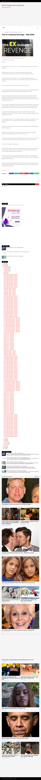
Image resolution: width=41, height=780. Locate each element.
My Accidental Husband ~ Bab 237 (11, 296)
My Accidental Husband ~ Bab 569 (11, 287)
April (5, 440)
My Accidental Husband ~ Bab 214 (10, 363)
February (6, 443)
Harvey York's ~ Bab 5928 (9, 412)
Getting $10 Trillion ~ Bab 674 (10, 294)
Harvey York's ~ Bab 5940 (9, 396)
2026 (4, 263)
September (6, 270)
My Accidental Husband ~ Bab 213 (10, 364)
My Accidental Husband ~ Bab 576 (11, 278)
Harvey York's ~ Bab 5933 (9, 405)
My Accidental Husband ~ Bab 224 (11, 308)
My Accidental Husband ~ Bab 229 (11, 306)
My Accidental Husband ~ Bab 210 (10, 368)
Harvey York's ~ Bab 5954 (9, 338)
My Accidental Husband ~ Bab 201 (10, 380)
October (6, 269)
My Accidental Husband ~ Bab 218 (10, 358)
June (5, 438)
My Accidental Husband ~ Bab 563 (11, 421)
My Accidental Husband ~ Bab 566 (11, 417)
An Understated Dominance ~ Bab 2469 (12, 331)
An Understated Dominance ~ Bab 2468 (12, 381)
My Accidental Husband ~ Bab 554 (11, 432)
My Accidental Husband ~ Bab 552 (10, 435)
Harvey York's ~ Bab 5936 (9, 401)
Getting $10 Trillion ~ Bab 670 (10, 354)
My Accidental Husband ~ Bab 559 (11, 426)
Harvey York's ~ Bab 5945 (9, 349)
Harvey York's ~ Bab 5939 (9, 398)
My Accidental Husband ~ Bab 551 (10, 436)
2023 (4, 446)
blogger (37, 184)
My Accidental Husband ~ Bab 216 (10, 361)
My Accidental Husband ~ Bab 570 (11, 285)
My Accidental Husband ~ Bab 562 (11, 422)
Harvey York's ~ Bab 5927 (9, 413)
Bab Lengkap (4, 170)
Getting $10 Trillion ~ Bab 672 (10, 352)
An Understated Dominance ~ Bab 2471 (12, 329)
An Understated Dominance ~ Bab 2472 (12, 327)
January (5, 444)
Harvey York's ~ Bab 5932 (9, 407)
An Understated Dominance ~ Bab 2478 (12, 320)
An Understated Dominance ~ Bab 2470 (12, 330)
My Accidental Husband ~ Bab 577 (11, 276)
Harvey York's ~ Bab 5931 (9, 408)
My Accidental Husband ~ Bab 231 (10, 303)
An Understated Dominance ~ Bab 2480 (12, 317)
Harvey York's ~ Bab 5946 (9, 348)
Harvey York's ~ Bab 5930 (9, 409)
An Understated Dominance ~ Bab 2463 (12, 387)
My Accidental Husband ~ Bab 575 (11, 279)
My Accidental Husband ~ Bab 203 (11, 377)
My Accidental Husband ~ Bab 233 (10, 301)
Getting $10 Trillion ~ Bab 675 (10, 293)
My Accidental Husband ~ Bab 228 (11, 312)
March (5, 441)
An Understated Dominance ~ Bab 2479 (12, 319)
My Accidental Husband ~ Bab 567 (11, 415)
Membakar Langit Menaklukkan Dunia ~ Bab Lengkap (17, 466)
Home (3, 1)
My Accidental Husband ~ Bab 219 (10, 357)
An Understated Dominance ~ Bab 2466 (12, 384)
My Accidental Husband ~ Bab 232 (10, 302)
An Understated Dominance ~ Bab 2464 (12, 386)
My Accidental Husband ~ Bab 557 (11, 428)
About (6, 1)
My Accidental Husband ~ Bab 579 (11, 274)
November (6, 268)
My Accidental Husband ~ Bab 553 (10, 433)
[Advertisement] (20, 17)
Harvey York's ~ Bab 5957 (9, 334)
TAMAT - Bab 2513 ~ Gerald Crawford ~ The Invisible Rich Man (18, 251)
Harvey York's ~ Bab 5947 (9, 347)
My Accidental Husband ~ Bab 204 (11, 376)
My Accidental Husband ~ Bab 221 (10, 315)
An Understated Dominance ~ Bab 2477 (12, 321)
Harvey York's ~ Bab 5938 (9, 399)
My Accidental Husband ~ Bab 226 (11, 311)
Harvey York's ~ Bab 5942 (9, 394)
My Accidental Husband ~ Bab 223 (10, 307)
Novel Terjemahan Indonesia (13, 5)
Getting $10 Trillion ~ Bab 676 (10, 292)
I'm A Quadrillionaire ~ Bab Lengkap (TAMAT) (15, 247)
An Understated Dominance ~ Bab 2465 (12, 385)
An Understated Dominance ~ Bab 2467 (12, 382)
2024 (4, 265)
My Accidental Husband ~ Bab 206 (11, 373)
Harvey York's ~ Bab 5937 (9, 400)
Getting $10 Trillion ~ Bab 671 (10, 353)
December (6, 266)
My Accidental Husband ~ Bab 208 (11, 371)
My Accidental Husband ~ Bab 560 (11, 424)
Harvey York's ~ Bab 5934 (9, 404)
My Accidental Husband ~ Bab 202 (11, 378)
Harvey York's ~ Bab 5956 (9, 335)
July (5, 273)
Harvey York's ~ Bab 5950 (9, 343)
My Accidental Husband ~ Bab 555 (10, 431)
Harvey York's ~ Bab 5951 (9, 341)
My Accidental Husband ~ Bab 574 (11, 280)
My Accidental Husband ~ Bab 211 (10, 367)
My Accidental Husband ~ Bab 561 (10, 423)
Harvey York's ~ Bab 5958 (9, 333)
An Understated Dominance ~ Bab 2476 (12, 322)
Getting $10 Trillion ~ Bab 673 (10, 350)
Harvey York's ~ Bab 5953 (9, 339)
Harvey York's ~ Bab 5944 (9, 391)
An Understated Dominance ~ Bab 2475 (12, 324)
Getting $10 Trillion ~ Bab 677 (10, 290)
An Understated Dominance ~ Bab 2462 (12, 389)
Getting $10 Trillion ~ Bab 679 (10, 288)
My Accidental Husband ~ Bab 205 (11, 375)
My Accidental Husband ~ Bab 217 (10, 359)
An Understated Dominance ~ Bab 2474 (12, 325)
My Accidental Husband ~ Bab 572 (11, 283)
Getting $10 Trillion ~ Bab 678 (10, 289)
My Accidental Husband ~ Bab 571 (10, 284)
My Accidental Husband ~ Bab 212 (10, 366)
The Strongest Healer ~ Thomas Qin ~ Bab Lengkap (16, 470)
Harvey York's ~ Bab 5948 (9, 345)
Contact (9, 1)
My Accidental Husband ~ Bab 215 (10, 362)
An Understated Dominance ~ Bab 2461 (12, 390)
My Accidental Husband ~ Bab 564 (11, 419)
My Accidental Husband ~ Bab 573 (11, 282)
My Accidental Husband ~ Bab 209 (11, 370)
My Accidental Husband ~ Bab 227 (11, 313)
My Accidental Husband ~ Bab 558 (11, 427)
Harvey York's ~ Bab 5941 (9, 395)
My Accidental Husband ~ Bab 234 (11, 299)
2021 (4, 448)
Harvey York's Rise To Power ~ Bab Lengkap (15, 256)
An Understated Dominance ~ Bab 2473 (12, 326)
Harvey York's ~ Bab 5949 (9, 344)
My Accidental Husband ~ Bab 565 (11, 418)
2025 (4, 264)
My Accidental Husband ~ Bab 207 (11, 372)
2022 (4, 447)
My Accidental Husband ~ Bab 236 (11, 297)
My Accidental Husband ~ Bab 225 (10, 310)
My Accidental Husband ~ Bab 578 (11, 275)
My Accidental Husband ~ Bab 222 (10, 316)
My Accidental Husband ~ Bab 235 (10, 298)
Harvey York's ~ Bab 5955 (9, 336)
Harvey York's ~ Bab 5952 (9, 340)
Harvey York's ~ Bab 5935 (9, 403)
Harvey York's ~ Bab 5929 (9, 410)
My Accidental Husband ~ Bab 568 (11, 414)
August (5, 272)
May (5, 439)
